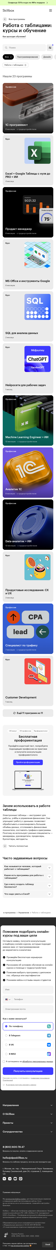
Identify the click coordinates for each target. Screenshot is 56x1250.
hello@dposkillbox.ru (15, 1158)
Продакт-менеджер (18, 229)
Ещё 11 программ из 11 (30, 713)
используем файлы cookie (16, 1199)
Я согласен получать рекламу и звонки (21, 1085)
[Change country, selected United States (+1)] (7, 999)
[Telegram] (9, 1178)
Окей (47, 1245)
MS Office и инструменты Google (27, 281)
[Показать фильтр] (50, 47)
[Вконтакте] (4, 1178)
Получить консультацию (28, 1071)
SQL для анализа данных (21, 333)
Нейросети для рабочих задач (25, 385)
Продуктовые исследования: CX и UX (27, 592)
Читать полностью (18, 846)
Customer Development (20, 697)
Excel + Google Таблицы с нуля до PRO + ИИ (27, 175)
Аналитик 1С (13, 489)
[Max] (20, 1178)
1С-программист (16, 125)
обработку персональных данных (37, 1062)
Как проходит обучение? (14, 37)
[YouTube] (15, 1178)
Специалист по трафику (21, 645)
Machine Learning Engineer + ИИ (26, 437)
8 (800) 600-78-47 (13, 1147)
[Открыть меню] (50, 10)
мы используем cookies (20, 1245)
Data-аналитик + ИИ (18, 541)
